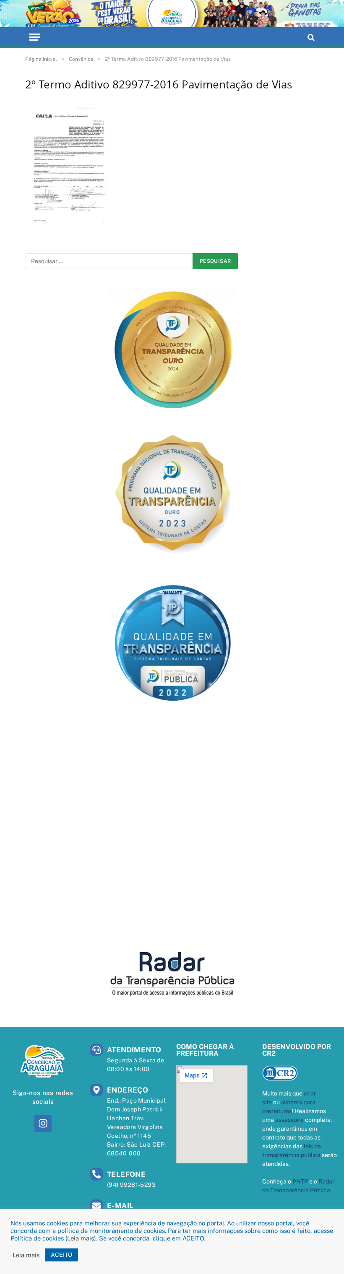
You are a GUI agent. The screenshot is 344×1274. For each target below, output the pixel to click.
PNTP (300, 1181)
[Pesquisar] (310, 37)
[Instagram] (43, 1123)
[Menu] (34, 37)
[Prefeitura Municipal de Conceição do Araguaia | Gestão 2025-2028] (171, 13)
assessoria (289, 1119)
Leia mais (80, 1238)
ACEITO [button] (61, 1254)
